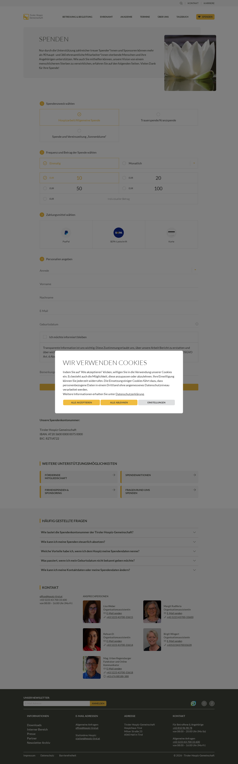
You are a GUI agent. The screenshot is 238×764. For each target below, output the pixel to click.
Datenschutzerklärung (130, 394)
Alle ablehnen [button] (119, 402)
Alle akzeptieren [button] (81, 402)
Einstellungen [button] (156, 402)
